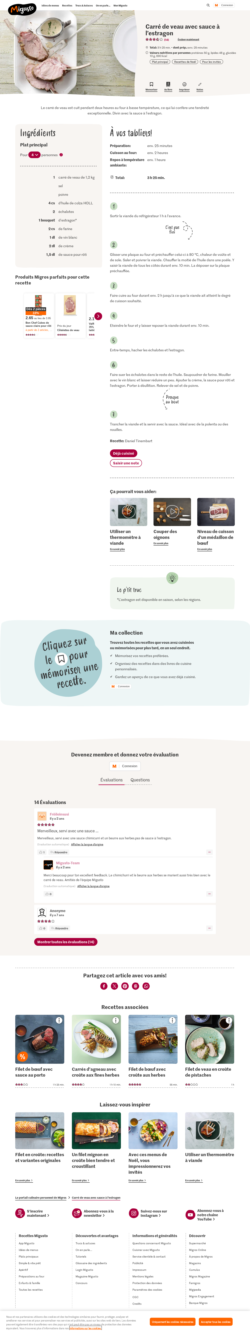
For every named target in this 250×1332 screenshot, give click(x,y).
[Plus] (209, 852)
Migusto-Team (68, 862)
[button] (42, 816)
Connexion (227, 5)
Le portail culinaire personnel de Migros (40, 1197)
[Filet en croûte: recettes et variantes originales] (39, 1147)
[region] (125, 1321)
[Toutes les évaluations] (154, 39)
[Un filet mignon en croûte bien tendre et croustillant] (96, 1147)
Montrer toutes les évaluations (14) (65, 941)
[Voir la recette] (39, 1051)
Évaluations (111, 780)
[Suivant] (98, 316)
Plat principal (160, 62)
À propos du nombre (61, 155)
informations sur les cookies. (85, 1328)
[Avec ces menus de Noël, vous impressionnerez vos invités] (153, 1147)
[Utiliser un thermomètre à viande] (209, 1147)
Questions (140, 780)
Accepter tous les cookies (215, 1322)
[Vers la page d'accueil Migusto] (22, 6)
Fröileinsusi (59, 814)
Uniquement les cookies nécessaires (172, 1322)
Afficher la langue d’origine (87, 844)
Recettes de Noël (185, 62)
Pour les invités (211, 62)
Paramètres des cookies (147, 1289)
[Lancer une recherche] (208, 5)
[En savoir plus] (128, 539)
